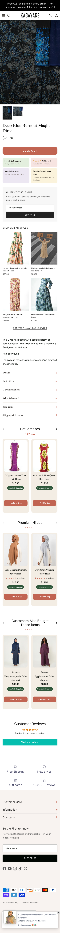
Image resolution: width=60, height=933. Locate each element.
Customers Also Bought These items (30, 623)
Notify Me (29, 215)
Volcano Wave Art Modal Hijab (32, 921)
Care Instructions (11, 389)
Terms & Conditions (30, 902)
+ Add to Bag (16, 503)
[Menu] (3, 15)
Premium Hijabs (30, 523)
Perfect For (8, 381)
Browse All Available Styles (30, 328)
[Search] (10, 15)
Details (6, 372)
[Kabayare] (30, 15)
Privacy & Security (10, 902)
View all (30, 434)
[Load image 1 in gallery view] (30, 62)
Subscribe (30, 858)
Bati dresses (30, 429)
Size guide (8, 406)
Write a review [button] (30, 742)
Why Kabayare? (11, 398)
